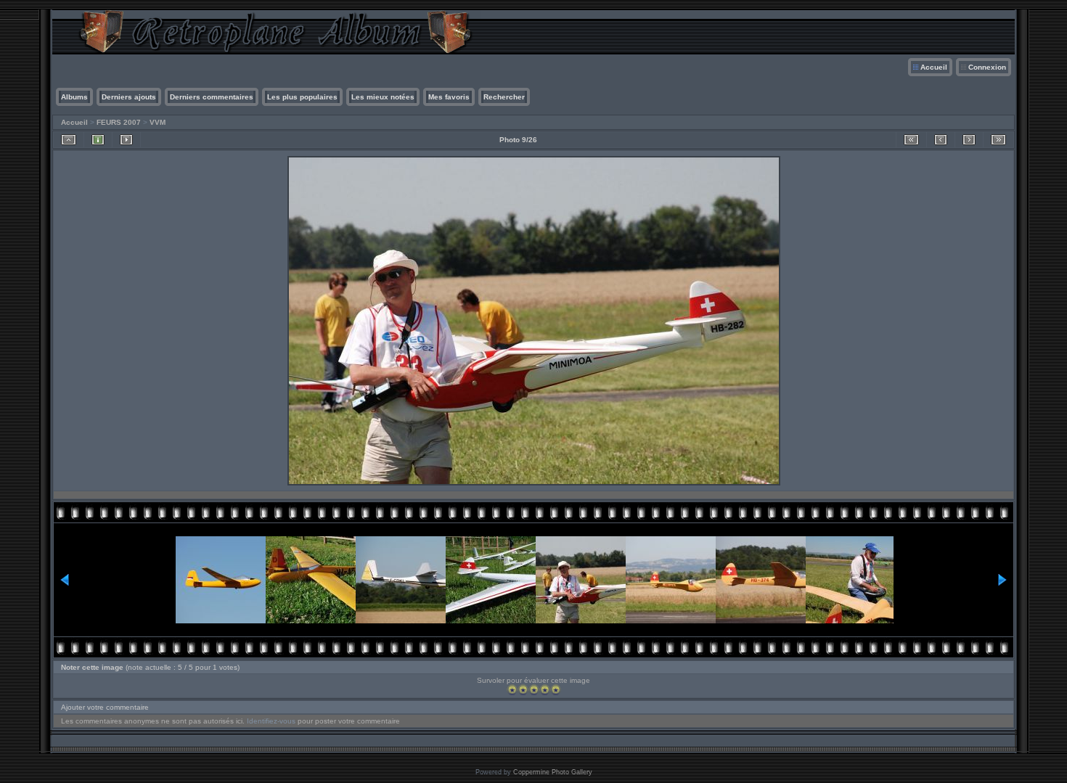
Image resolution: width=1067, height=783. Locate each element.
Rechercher (504, 97)
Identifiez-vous (271, 721)
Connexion (987, 67)
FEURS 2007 (119, 122)
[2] (523, 689)
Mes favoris (449, 97)
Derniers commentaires (211, 97)
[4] (544, 689)
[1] (512, 689)
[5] (555, 689)
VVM (157, 122)
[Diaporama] (126, 139)
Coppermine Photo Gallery (552, 772)
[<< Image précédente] (940, 139)
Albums (74, 97)
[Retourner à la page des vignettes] (68, 139)
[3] (533, 689)
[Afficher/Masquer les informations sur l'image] (98, 139)
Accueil (933, 67)
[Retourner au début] (911, 139)
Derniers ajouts (129, 97)
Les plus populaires (302, 97)
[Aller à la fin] (998, 139)
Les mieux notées (382, 97)
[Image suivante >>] (969, 139)
